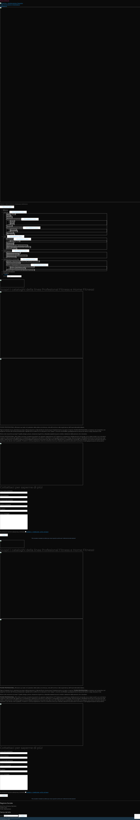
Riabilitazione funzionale (13, 253)
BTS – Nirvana (11, 234)
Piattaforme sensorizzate (14, 219)
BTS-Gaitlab (13, 230)
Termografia (10, 233)
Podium (12, 221)
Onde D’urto (10, 243)
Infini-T (12, 222)
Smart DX (9, 225)
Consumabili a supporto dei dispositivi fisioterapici (21, 270)
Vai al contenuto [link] (4, 0)
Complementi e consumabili (11, 259)
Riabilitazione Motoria (13, 254)
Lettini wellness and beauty (18, 268)
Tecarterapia (10, 239)
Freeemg (9, 217)
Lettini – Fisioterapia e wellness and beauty (19, 265)
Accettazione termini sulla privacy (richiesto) (24, 532)
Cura (4, 236)
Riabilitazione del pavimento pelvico (17, 256)
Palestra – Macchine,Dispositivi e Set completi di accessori (23, 261)
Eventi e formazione (9, 271)
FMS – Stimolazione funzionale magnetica (19, 247)
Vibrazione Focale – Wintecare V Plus (17, 245)
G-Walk (9, 215)
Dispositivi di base (12, 248)
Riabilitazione (7, 251)
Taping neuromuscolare (13, 263)
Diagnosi (5, 212)
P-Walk (12, 224)
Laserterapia (10, 244)
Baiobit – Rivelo (11, 214)
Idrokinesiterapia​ (11, 257)
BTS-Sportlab (14, 231)
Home (6, 210)
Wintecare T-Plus (15, 241)
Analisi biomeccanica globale (15, 228)
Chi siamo (6, 273)
